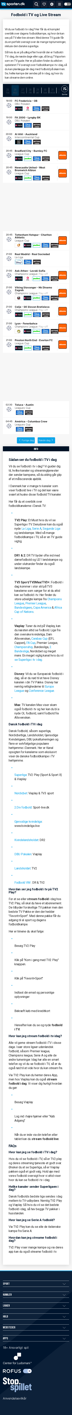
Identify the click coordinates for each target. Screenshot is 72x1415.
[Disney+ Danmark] (19, 261)
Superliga (20, 775)
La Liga (26, 528)
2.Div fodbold (23, 807)
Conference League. (42, 691)
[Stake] (36, 108)
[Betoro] (45, 108)
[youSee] (28, 158)
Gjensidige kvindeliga (28, 821)
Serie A (36, 528)
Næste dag (44, 440)
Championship (23, 647)
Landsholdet (22, 868)
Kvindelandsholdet (26, 840)
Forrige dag (28, 440)
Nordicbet (20, 793)
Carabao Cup (39, 638)
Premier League (35, 603)
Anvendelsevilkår (14, 1398)
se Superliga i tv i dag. (28, 660)
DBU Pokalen (22, 854)
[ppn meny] (59, 4)
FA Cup (30, 643)
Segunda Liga (51, 528)
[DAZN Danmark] (19, 142)
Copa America (42, 607)
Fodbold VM (22, 882)
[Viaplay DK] (19, 108)
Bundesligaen (23, 607)
